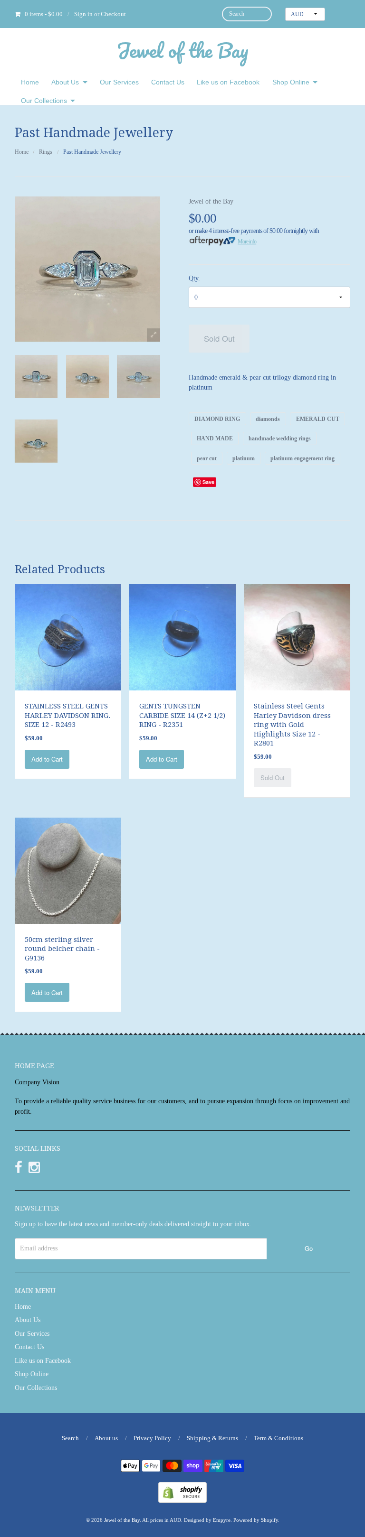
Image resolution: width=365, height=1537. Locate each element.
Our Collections (44, 100)
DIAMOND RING (217, 419)
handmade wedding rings (280, 438)
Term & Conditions (278, 1438)
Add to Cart (47, 759)
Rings (45, 152)
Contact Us (167, 82)
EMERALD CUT (317, 419)
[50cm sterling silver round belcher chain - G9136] (68, 870)
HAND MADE (215, 438)
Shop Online (290, 82)
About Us (65, 82)
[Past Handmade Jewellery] (36, 376)
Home (30, 82)
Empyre (222, 1520)
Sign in (83, 14)
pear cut (207, 458)
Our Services (119, 82)
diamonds (268, 419)
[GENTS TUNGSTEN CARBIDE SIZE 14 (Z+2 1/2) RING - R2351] (182, 636)
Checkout (113, 14)
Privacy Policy (152, 1438)
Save (208, 481)
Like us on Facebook (228, 82)
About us (106, 1438)
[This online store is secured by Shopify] (182, 1491)
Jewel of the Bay (182, 50)
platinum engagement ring (302, 458)
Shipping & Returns (212, 1438)
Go (309, 1248)
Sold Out (219, 338)
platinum (243, 458)
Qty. (194, 278)
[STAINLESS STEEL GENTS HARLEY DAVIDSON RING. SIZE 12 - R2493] (68, 636)
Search (70, 1438)
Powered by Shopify (255, 1520)
